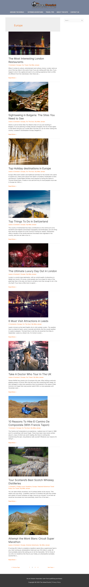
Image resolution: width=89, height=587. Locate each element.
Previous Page (15, 567)
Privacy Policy (56, 582)
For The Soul (30, 121)
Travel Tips (50, 12)
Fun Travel (25, 65)
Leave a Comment (14, 121)
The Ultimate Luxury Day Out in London (32, 271)
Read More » (12, 78)
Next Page (51, 567)
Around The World (17, 12)
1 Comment (11, 65)
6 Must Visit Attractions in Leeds (28, 321)
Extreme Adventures (35, 12)
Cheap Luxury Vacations (24, 486)
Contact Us (74, 12)
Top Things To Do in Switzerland (28, 221)
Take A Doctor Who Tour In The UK (29, 374)
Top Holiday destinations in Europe (29, 168)
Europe (19, 65)
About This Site (62, 12)
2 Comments (12, 324)
